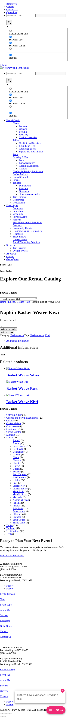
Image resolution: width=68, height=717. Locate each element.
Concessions (19, 202)
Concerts (17, 225)
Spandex (17, 517)
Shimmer (17, 514)
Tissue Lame (19, 522)
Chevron (17, 460)
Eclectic (17, 471)
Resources (11, 4)
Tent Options (19, 197)
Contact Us (12, 9)
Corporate (18, 208)
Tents (15, 154)
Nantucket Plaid (21, 500)
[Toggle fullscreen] (4, 713)
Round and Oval (27, 146)
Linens (16, 180)
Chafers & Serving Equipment (28, 171)
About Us (11, 253)
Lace (15, 483)
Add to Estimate (8, 329)
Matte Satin (18, 491)
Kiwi (47, 335)
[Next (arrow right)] (4, 716)
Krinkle (16, 480)
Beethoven (18, 449)
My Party (17, 497)
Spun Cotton (19, 519)
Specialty (23, 134)
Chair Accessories (28, 137)
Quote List (11, 12)
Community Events (22, 228)
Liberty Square (20, 488)
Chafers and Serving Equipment (22, 417)
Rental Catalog (13, 120)
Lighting (10, 434)
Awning (17, 443)
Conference (18, 199)
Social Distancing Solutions (26, 242)
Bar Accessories (27, 163)
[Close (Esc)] (10, 713)
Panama (17, 502)
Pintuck (16, 505)
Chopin (16, 463)
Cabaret (16, 454)
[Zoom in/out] (1, 713)
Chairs (16, 123)
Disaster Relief (20, 239)
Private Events (20, 216)
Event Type (12, 205)
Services (10, 245)
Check (16, 457)
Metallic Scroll (20, 494)
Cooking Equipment (29, 165)
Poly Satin (18, 508)
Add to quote (7, 332)
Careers (10, 6)
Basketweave (23, 301)
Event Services (20, 250)
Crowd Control (20, 177)
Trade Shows (19, 236)
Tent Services (19, 248)
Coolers (23, 168)
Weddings (18, 214)
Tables (16, 140)
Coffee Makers (20, 174)
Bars (21, 160)
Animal (16, 440)
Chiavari (23, 129)
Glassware (24, 191)
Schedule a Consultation (12, 555)
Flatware (23, 188)
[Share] (7, 713)
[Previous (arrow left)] (1, 716)
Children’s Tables (27, 148)
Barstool (23, 126)
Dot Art (16, 466)
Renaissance (19, 511)
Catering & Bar (20, 157)
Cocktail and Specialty (30, 143)
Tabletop (17, 182)
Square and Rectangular (31, 151)
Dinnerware (25, 185)
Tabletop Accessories (29, 194)
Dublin (16, 468)
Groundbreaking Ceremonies (27, 231)
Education (18, 211)
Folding (23, 131)
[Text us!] (56, 710)
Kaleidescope (19, 477)
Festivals (17, 219)
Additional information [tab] (17, 340)
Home (3, 301)
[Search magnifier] (9, 22)
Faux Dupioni (20, 474)
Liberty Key (19, 485)
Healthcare (18, 233)
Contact (10, 256)
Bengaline (18, 451)
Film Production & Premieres (27, 222)
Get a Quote (12, 259)
